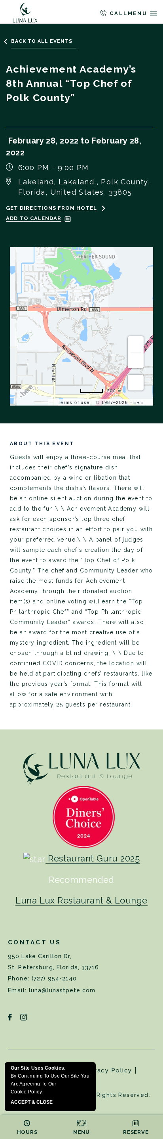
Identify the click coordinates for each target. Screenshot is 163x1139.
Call (117, 13)
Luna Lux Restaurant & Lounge (81, 900)
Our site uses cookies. (50, 1080)
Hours (27, 1132)
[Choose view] (136, 383)
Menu (81, 1132)
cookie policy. (27, 1092)
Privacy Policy (108, 1070)
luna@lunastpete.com (62, 990)
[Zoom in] (136, 344)
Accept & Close (32, 1102)
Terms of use (74, 402)
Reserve (135, 1132)
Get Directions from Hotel (51, 208)
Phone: (20, 978)
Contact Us (34, 942)
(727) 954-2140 (54, 978)
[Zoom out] (136, 360)
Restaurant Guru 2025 (94, 858)
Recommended (81, 880)
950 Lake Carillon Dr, (53, 962)
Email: (18, 990)
